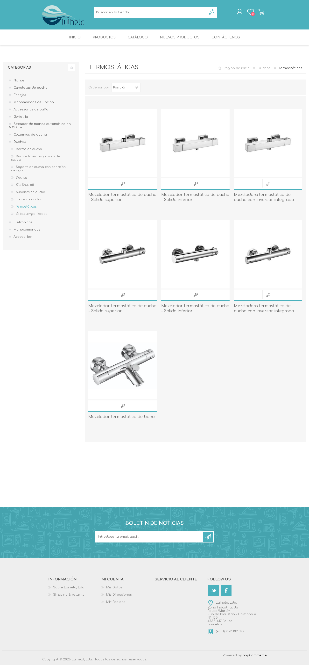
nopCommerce (255, 655)
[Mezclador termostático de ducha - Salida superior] (122, 254)
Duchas (264, 68)
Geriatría (21, 116)
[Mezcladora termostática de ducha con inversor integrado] (268, 254)
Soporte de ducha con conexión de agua (38, 168)
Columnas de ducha (30, 134)
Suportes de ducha (30, 192)
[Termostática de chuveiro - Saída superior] (122, 143)
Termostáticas (26, 206)
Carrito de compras (261, 12)
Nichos (19, 80)
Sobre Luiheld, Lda (68, 587)
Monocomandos (27, 229)
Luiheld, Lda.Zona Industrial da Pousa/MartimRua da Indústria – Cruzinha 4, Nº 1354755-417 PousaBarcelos (232, 613)
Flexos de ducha (28, 199)
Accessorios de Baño (31, 109)
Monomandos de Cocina (34, 102)
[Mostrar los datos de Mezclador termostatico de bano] (122, 365)
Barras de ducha (29, 149)
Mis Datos (114, 587)
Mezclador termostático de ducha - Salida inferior (195, 197)
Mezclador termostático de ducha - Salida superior (122, 197)
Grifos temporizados (31, 214)
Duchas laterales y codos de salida (35, 158)
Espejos (20, 95)
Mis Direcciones (119, 594)
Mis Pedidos (115, 602)
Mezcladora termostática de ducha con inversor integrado (264, 197)
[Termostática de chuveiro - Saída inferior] (195, 143)
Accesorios (23, 237)
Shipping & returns (68, 594)
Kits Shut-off (25, 185)
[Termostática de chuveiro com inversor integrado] (268, 143)
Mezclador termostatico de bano (121, 417)
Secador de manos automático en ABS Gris (40, 125)
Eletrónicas (23, 222)
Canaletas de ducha (31, 87)
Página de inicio (237, 68)
